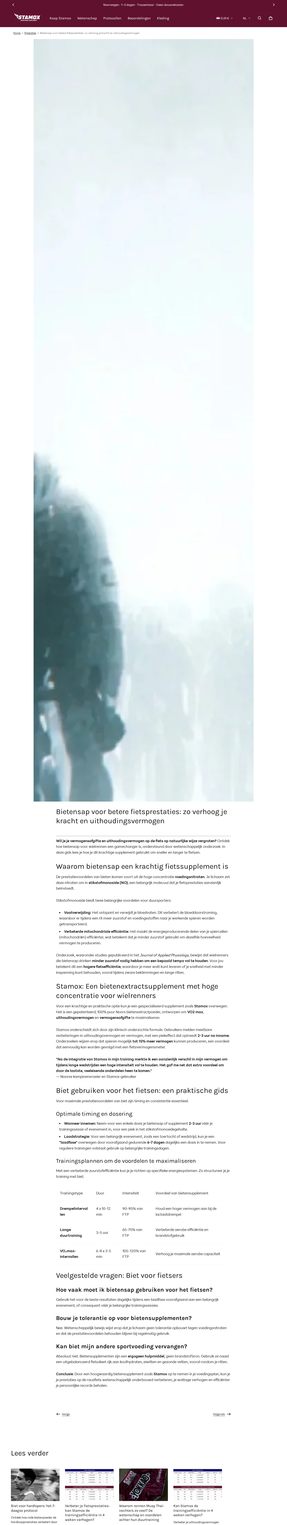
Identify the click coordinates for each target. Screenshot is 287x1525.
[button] (259, 18)
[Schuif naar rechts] (274, 4)
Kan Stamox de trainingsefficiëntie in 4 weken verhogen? (193, 1510)
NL (245, 18)
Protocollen (112, 18)
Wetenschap (87, 18)
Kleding (163, 18)
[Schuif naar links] (13, 4)
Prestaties (30, 33)
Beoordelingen (139, 18)
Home (16, 33)
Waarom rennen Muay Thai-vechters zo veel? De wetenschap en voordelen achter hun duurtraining (141, 1513)
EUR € (225, 18)
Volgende (219, 1414)
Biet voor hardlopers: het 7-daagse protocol (33, 1508)
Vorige (66, 1414)
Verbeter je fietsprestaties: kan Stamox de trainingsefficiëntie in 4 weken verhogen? (87, 1513)
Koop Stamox (60, 18)
